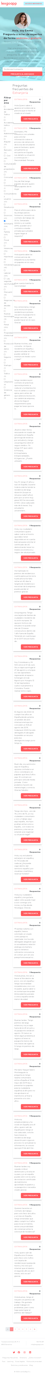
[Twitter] (14, 1352)
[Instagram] (25, 1352)
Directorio (23, 1357)
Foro (3, 1361)
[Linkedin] (30, 1352)
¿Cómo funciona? (35, 1357)
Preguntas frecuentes (10, 1357)
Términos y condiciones (19, 1365)
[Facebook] (19, 1352)
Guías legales (20, 1361)
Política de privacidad (34, 1361)
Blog (31, 1365)
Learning (10, 1361)
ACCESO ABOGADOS (33, 3)
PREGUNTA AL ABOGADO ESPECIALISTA (22, 74)
